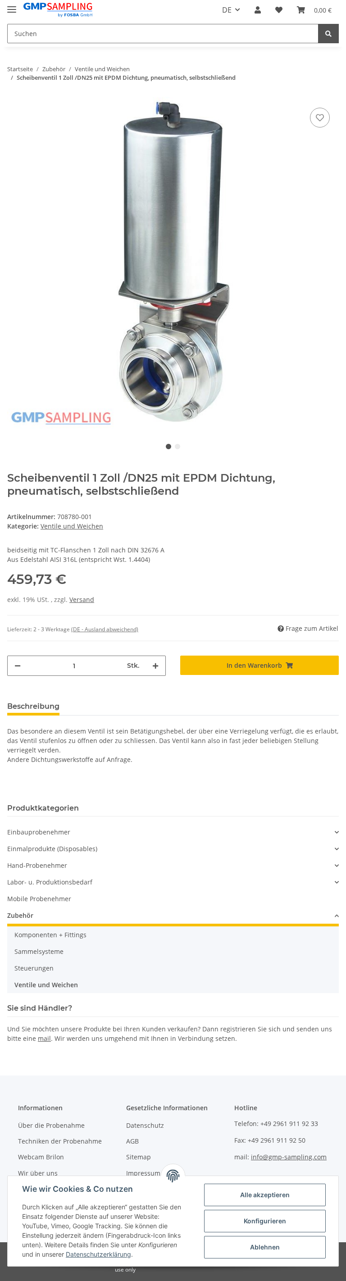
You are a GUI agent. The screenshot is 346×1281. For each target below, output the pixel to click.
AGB (132, 1141)
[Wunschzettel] (279, 10)
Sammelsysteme (39, 951)
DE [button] (227, 10)
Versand (81, 599)
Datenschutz (145, 1125)
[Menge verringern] (17, 665)
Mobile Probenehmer (39, 898)
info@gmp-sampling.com (289, 1157)
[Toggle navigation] (11, 5)
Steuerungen (34, 968)
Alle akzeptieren (265, 1195)
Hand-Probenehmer (37, 865)
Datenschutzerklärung (98, 1254)
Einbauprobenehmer (38, 832)
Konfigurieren (265, 1221)
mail (44, 1038)
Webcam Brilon (41, 1157)
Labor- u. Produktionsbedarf (49, 882)
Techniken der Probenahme (60, 1141)
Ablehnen (265, 1247)
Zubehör (20, 915)
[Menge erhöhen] (155, 665)
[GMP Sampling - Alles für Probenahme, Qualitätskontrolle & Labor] (57, 10)
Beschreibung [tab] (33, 706)
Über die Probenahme (51, 1125)
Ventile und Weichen (72, 526)
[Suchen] (328, 33)
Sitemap (138, 1157)
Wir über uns (38, 1173)
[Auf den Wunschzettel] (320, 118)
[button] (257, 10)
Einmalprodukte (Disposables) (52, 848)
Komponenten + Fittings (50, 934)
